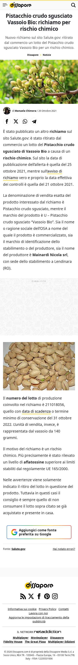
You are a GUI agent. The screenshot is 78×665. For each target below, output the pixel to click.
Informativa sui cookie (22, 609)
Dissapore (32, 54)
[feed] (23, 596)
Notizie (47, 54)
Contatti (63, 609)
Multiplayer (21, 637)
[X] (31, 596)
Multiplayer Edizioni (61, 641)
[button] (7, 121)
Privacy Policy (47, 609)
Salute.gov (18, 549)
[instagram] (55, 596)
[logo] (20, 5)
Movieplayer (39, 637)
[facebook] (39, 596)
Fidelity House (13, 641)
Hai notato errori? (64, 549)
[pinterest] (47, 596)
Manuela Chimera (25, 110)
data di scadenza (36, 411)
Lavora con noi (38, 613)
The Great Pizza (35, 641)
